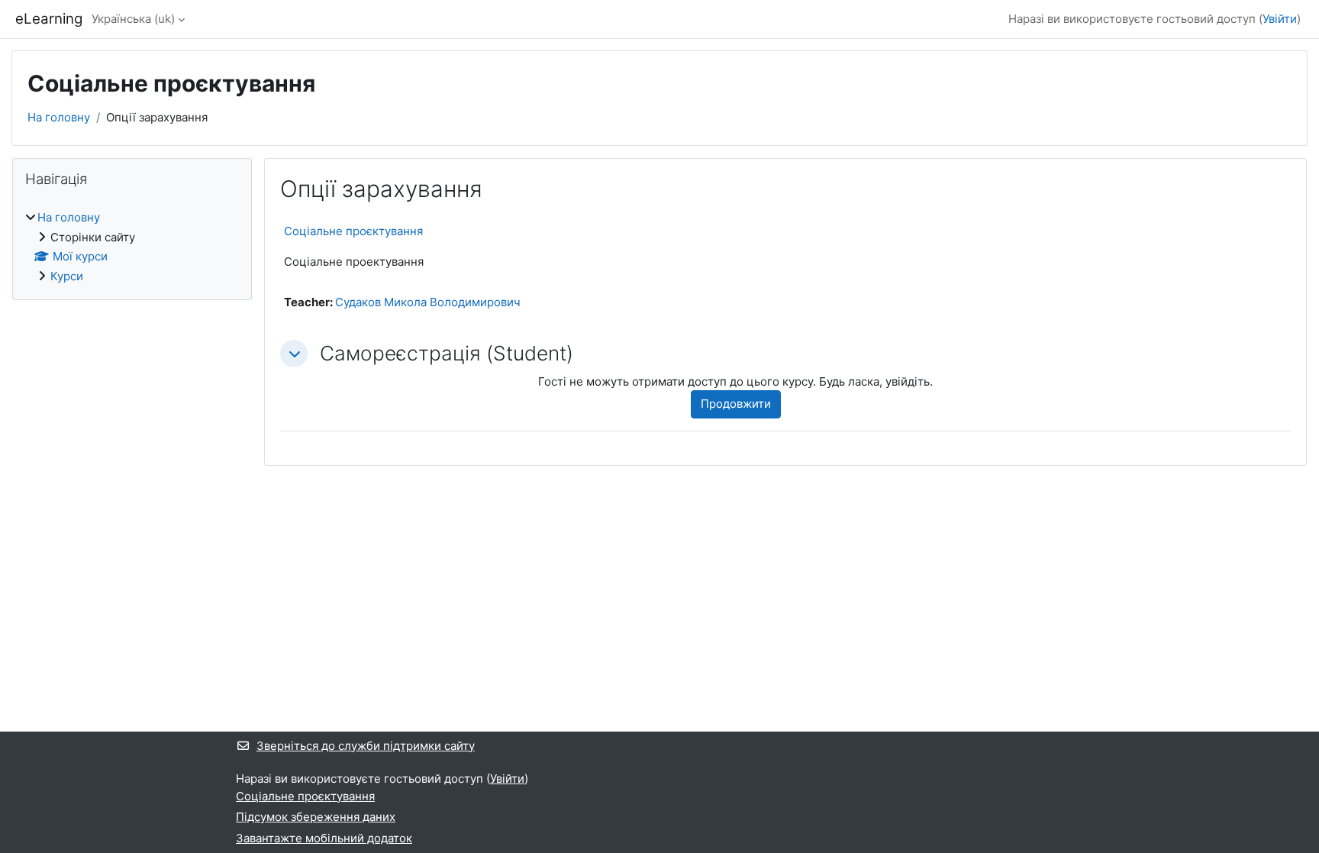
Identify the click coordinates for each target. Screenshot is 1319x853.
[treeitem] (132, 247)
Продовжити (736, 403)
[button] (294, 353)
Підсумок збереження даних (315, 816)
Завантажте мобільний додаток (324, 838)
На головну (58, 117)
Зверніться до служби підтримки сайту (365, 745)
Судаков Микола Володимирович (428, 302)
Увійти (1280, 18)
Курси (66, 276)
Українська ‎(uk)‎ (133, 18)
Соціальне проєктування (353, 231)
